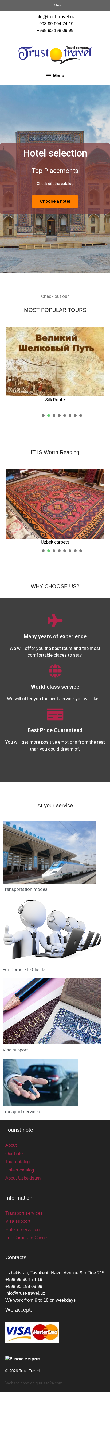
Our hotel (14, 1153)
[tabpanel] (55, 365)
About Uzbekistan (23, 1178)
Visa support (15, 1049)
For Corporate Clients (24, 969)
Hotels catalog (19, 1170)
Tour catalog (17, 1161)
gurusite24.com (49, 1383)
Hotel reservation (22, 1229)
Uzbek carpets (55, 542)
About (11, 1145)
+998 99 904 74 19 (55, 23)
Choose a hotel (55, 201)
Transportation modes (25, 889)
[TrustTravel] (55, 54)
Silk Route (55, 399)
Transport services (21, 1111)
